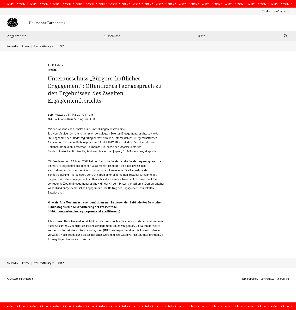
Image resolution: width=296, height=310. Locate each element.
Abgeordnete (16, 36)
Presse (26, 46)
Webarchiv (12, 46)
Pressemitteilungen (44, 46)
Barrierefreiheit (250, 278)
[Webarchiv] (36, 22)
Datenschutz (267, 278)
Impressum (283, 278)
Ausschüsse (111, 36)
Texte (201, 36)
